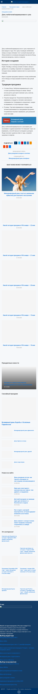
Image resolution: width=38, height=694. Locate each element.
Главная (4, 7)
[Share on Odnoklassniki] (31, 143)
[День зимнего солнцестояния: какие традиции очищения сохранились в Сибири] (7, 523)
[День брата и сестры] (7, 443)
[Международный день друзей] (7, 454)
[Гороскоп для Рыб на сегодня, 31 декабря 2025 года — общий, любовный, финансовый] (28, 581)
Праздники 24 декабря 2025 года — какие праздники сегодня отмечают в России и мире (9, 571)
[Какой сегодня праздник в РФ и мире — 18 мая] (19, 331)
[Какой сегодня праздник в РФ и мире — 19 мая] (19, 301)
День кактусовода (5, 674)
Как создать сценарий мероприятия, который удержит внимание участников (24, 511)
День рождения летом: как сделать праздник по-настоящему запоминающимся (24, 479)
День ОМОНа (4, 667)
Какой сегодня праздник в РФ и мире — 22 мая (19, 225)
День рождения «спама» (7, 677)
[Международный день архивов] (10, 581)
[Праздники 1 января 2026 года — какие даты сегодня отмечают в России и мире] (28, 561)
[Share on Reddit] (4, 146)
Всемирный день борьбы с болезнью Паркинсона (16, 423)
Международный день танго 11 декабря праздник (15, 644)
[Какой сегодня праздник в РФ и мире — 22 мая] (19, 211)
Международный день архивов (8, 589)
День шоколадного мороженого (10, 653)
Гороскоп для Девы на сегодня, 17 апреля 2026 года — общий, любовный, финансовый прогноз (27, 551)
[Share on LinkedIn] (25, 143)
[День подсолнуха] (7, 464)
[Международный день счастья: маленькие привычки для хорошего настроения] (19, 179)
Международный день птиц (8, 684)
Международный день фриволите (24, 430)
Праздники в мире (14, 7)
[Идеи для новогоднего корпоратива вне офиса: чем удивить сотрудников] (7, 490)
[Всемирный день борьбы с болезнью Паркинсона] (19, 408)
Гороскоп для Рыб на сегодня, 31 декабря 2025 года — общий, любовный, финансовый (27, 591)
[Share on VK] (28, 143)
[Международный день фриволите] (7, 433)
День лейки (3, 641)
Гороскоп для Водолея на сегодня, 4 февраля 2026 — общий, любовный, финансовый (9, 539)
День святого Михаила (7, 660)
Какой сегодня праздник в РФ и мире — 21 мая (19, 255)
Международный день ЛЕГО (8, 637)
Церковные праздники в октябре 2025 (11, 681)
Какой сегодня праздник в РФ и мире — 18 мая (19, 345)
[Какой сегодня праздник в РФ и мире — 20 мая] (19, 271)
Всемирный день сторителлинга (10, 656)
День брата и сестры (20, 441)
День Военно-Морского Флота (9, 664)
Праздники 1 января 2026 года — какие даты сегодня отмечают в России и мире (28, 570)
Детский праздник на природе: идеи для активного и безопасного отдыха (24, 501)
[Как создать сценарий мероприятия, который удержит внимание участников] (7, 512)
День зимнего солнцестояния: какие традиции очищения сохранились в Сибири (24, 522)
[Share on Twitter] (19, 143)
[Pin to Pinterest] (22, 143)
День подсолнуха (19, 462)
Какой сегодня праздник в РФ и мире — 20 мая (19, 285)
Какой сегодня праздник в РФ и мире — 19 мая (19, 315)
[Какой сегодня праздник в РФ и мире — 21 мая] (19, 241)
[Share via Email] (10, 146)
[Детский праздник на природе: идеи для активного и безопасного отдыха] (7, 501)
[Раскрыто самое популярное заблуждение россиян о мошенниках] (19, 378)
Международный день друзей (23, 451)
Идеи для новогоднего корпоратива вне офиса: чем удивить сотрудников (23, 490)
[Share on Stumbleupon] (7, 146)
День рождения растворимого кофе (11, 670)
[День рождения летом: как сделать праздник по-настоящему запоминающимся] (7, 480)
